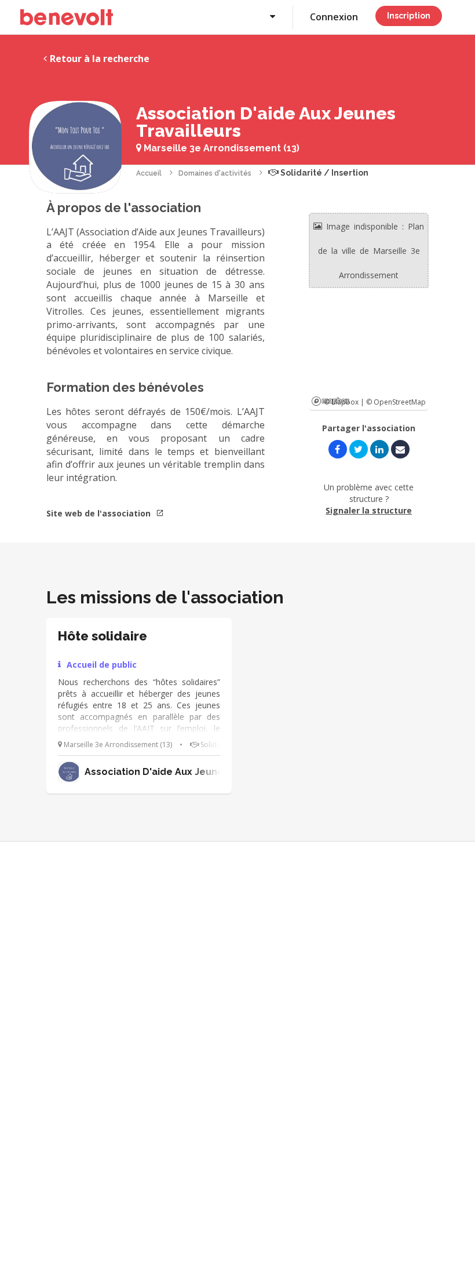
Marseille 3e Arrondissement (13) (220, 148)
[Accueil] (66, 17)
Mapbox (330, 401)
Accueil (149, 173)
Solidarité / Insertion (323, 172)
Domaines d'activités (214, 173)
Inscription (408, 15)
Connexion (334, 16)
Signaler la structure (369, 510)
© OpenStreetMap (396, 402)
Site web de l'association (99, 513)
